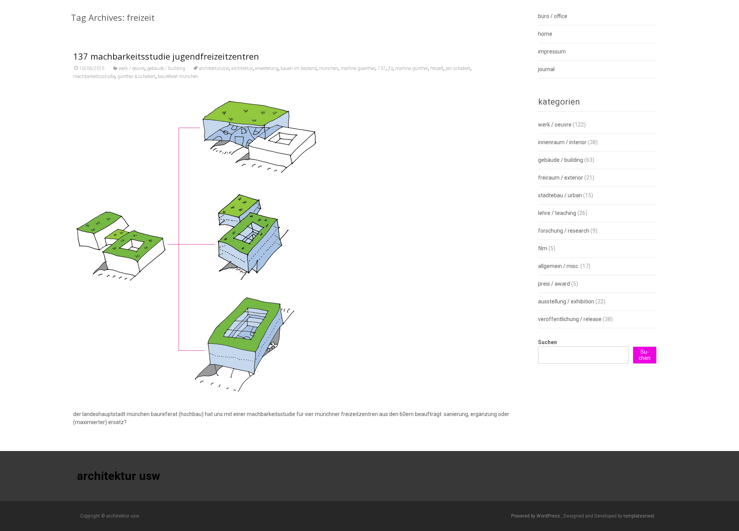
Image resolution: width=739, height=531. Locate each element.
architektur (242, 68)
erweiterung (266, 68)
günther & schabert (136, 76)
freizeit (436, 68)
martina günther (411, 68)
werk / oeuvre (132, 68)
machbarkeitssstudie (94, 76)
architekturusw (214, 68)
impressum (552, 51)
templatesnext (639, 516)
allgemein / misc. (558, 266)
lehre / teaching (557, 213)
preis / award (554, 284)
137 (382, 68)
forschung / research (563, 231)
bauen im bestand (299, 68)
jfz (390, 68)
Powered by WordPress (536, 516)
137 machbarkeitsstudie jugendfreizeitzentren (166, 56)
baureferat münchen (178, 76)
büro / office (552, 16)
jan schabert (458, 68)
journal (546, 69)
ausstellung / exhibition (566, 301)
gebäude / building (166, 68)
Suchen (547, 342)
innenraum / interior (562, 142)
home (545, 34)
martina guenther (358, 68)
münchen (328, 68)
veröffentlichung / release (570, 319)
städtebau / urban (560, 195)
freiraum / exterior (560, 178)
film (542, 248)
